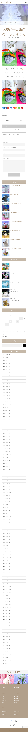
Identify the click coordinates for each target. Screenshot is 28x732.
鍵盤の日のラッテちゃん (15, 291)
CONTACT (16, 714)
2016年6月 (6, 639)
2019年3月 (6, 578)
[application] (14, 92)
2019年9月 (6, 560)
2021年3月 (6, 513)
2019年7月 (6, 566)
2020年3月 (6, 542)
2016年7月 (6, 636)
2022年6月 (6, 475)
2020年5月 (6, 536)
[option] (7, 679)
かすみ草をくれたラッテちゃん (16, 212)
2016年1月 (6, 651)
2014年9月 (6, 663)
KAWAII (18, 37)
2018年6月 (6, 604)
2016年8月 (6, 633)
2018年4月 (6, 610)
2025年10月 (6, 378)
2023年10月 (6, 439)
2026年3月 (6, 363)
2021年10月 (7, 492)
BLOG (3, 696)
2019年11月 (6, 554)
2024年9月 (6, 407)
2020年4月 (6, 539)
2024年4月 (6, 422)
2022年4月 (6, 480)
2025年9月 (6, 380)
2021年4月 (6, 510)
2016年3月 (6, 645)
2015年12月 (6, 654)
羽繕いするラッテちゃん (15, 194)
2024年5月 (6, 419)
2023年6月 (6, 451)
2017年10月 (6, 625)
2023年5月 (6, 454)
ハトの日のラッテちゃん (15, 273)
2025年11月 (6, 375)
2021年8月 (6, 498)
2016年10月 (6, 631)
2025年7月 (6, 386)
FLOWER (3, 698)
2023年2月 (6, 460)
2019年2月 (6, 580)
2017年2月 (6, 628)
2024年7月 (6, 413)
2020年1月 (6, 548)
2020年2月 (6, 545)
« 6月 (3, 336)
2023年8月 (6, 445)
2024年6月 (6, 416)
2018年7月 (6, 601)
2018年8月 (6, 598)
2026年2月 (6, 366)
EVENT (15, 37)
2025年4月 (6, 395)
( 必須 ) (5, 142)
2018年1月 (6, 619)
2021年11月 (6, 489)
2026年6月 (6, 357)
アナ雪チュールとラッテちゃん (16, 282)
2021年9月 (6, 495)
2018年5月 (6, 607)
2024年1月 (6, 431)
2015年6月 (6, 657)
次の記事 (20, 120)
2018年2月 (6, 616)
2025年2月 (6, 398)
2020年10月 (7, 522)
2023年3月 (6, 457)
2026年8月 (6, 354)
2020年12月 (7, 516)
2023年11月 (6, 436)
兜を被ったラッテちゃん (15, 230)
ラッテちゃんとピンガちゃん (16, 265)
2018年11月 (7, 589)
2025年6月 (6, 389)
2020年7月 (6, 531)
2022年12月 (6, 466)
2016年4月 (6, 642)
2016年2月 (6, 648)
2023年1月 (6, 463)
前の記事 (8, 120)
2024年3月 (6, 425)
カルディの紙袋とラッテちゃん (16, 203)
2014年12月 (6, 660)
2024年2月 (6, 428)
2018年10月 (7, 592)
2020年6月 (6, 533)
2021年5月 (6, 507)
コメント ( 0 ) (16, 129)
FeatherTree (4, 700)
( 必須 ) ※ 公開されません (10, 147)
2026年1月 (6, 369)
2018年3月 (6, 613)
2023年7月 (6, 448)
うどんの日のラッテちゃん (16, 248)
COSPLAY (3, 704)
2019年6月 (6, 569)
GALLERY (16, 696)
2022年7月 (6, 472)
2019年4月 (6, 575)
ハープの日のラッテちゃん (16, 300)
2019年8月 (6, 563)
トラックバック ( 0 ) (5, 129)
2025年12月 (6, 372)
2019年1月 (6, 583)
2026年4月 (6, 360)
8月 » (6, 336)
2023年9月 (6, 442)
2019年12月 (6, 551)
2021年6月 (6, 504)
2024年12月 (6, 404)
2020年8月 (6, 528)
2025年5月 (6, 392)
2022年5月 (6, 478)
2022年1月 (6, 483)
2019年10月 (7, 557)
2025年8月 (6, 383)
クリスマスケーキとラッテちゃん (17, 221)
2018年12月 (7, 586)
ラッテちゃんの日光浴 (15, 239)
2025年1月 (6, 401)
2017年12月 (6, 622)
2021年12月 (6, 486)
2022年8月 (6, 469)
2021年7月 (6, 501)
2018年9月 (6, 595)
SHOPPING (4, 714)
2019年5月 (6, 572)
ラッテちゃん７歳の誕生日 (16, 185)
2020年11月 (6, 519)
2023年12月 (6, 433)
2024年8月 (6, 410)
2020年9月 (6, 525)
